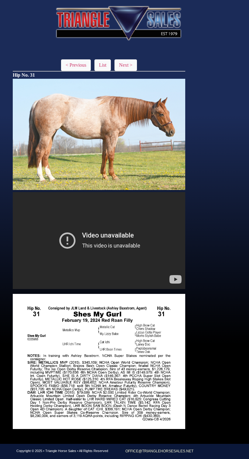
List (102, 65)
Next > (125, 65)
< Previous (76, 65)
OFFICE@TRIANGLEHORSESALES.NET (159, 451)
